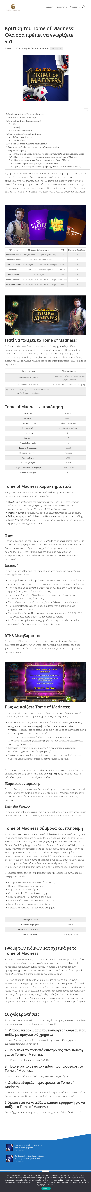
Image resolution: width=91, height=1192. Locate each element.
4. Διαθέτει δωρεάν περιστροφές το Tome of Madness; (35, 163)
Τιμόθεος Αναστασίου (38, 48)
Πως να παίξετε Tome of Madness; (24, 134)
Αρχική (49, 7)
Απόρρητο (75, 7)
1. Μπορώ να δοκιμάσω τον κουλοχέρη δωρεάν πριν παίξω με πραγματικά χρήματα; (48, 154)
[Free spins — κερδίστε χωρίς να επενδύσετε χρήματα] (9, 1150)
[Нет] (88, 1182)
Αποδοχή (46, 1188)
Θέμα (14, 124)
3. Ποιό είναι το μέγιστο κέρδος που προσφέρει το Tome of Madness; (41, 160)
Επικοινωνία (61, 7)
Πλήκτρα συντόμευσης (22, 137)
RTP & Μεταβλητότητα (22, 130)
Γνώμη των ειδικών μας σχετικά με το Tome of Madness (34, 147)
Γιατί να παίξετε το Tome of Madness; (26, 114)
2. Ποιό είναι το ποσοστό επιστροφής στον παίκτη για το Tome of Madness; (44, 157)
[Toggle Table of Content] (85, 110)
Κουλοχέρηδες (56, 48)
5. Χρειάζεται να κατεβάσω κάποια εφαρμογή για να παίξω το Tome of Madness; (46, 166)
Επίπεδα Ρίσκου (19, 140)
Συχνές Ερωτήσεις (17, 150)
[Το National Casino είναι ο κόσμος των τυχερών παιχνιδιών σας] (9, 1161)
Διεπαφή (16, 127)
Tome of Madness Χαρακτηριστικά (24, 121)
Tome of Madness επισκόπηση (22, 117)
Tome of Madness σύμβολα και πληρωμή (27, 143)
